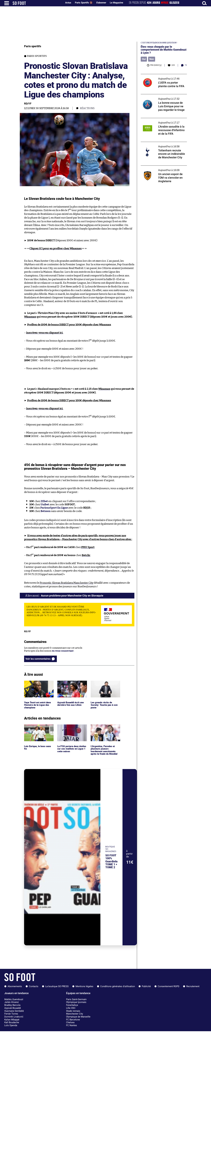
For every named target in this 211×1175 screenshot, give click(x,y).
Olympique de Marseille (78, 1016)
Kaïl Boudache (11, 1022)
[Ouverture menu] (6, 3)
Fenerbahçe (72, 1005)
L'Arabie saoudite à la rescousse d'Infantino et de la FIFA (158, 121)
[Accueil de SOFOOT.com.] (37, 3)
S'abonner (101, 2)
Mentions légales (84, 986)
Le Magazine (116, 2)
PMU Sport (88, 547)
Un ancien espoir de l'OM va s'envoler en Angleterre (162, 168)
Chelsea (70, 1022)
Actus (68, 2)
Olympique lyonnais (76, 1002)
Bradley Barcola (12, 1005)
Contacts (33, 986)
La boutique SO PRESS (57, 986)
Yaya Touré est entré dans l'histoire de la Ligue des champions (38, 685)
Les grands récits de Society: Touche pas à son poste (104, 685)
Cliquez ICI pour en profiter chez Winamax (55, 248)
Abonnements (15, 986)
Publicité (146, 986)
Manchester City (74, 1013)
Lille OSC (71, 1008)
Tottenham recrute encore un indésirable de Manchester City (163, 144)
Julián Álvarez (11, 1002)
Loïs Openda (10, 1025)
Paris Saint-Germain (76, 999)
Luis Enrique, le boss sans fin (38, 727)
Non (151, 59)
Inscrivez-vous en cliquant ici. (44, 332)
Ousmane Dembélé (14, 1011)
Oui (144, 59)
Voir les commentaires (38, 658)
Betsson (46, 511)
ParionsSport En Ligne (54, 507)
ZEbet (44, 501)
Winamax (30, 316)
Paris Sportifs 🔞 (84, 2)
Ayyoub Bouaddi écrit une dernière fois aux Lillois (71, 683)
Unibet (45, 504)
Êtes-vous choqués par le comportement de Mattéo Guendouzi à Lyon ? (163, 49)
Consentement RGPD (168, 986)
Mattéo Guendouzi (13, 999)
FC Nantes (71, 1025)
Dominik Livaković (13, 1016)
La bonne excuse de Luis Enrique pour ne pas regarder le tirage (163, 97)
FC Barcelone (73, 1019)
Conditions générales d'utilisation (117, 986)
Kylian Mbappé (11, 1019)
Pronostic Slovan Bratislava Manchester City (66, 582)
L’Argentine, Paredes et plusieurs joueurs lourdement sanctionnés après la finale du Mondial (104, 730)
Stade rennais (73, 1011)
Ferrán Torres (11, 1013)
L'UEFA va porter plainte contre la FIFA (162, 75)
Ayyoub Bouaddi (12, 1008)
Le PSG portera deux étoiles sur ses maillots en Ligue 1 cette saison (71, 729)
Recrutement (192, 986)
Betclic (86, 555)
